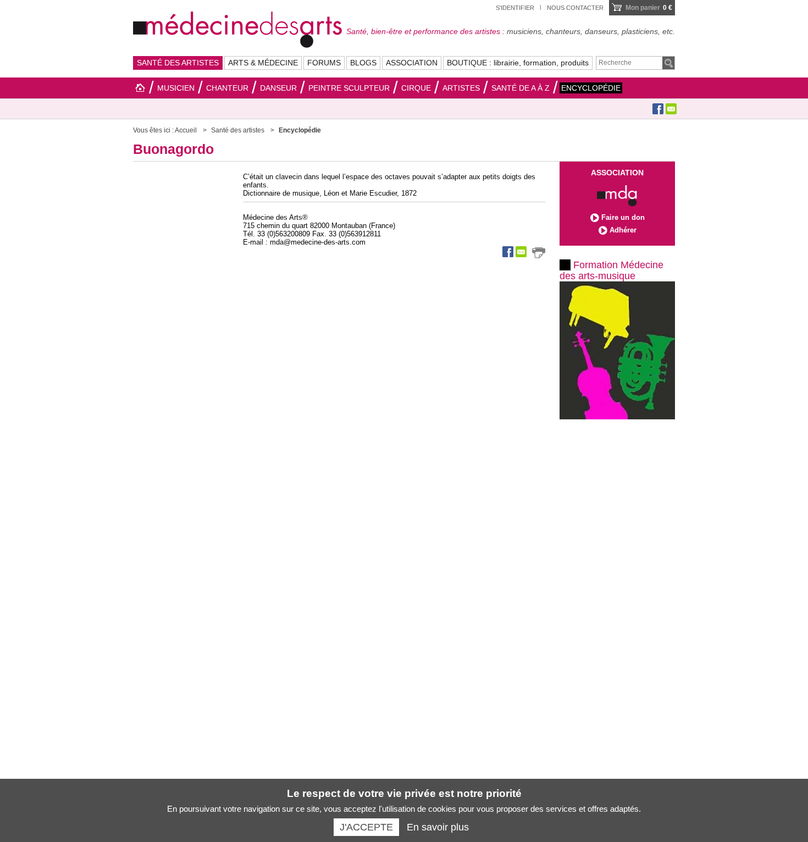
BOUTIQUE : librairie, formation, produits (518, 62)
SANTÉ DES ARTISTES (178, 62)
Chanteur (227, 88)
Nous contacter (575, 7)
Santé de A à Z (520, 88)
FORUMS (324, 62)
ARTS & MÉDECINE (263, 62)
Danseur (278, 88)
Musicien (176, 88)
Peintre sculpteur (349, 88)
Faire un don (623, 217)
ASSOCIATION (412, 62)
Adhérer (623, 230)
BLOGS (363, 62)
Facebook (657, 108)
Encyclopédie (591, 88)
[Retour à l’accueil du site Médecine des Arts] (237, 28)
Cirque (416, 88)
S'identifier (515, 7)
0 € (649, 8)
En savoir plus (438, 827)
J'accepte (366, 827)
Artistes (461, 88)
